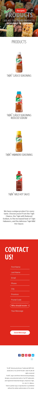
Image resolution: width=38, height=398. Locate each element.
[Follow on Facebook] (19, 355)
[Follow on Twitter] (33, 355)
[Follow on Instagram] (26, 355)
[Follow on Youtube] (23, 355)
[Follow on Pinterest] (29, 355)
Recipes (21, 10)
